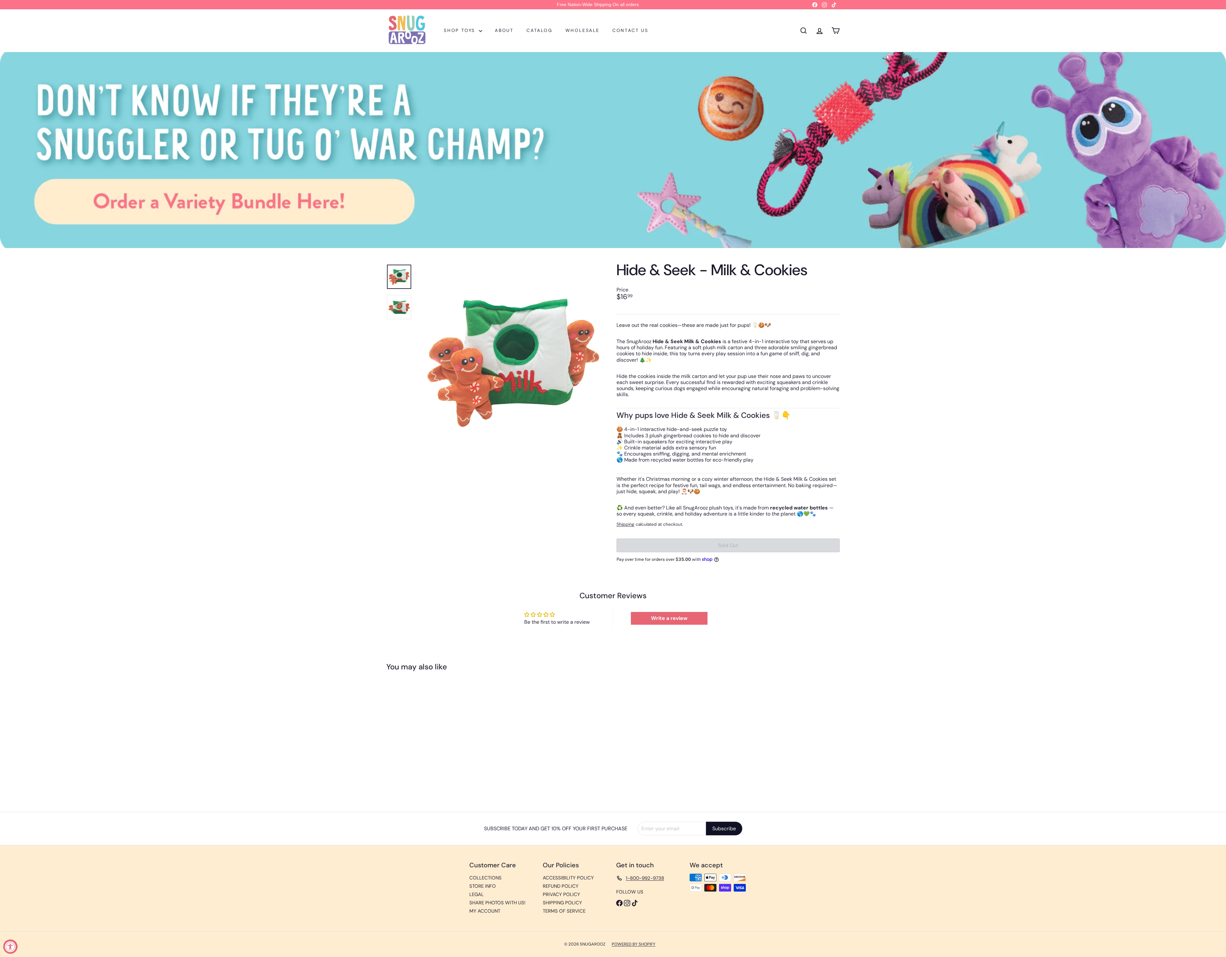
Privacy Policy (561, 894)
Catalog (539, 30)
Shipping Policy (562, 903)
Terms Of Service (564, 911)
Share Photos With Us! (497, 903)
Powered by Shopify (633, 944)
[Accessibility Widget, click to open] (10, 946)
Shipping (625, 524)
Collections (485, 878)
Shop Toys (460, 30)
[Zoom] (513, 360)
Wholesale (582, 30)
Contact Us (630, 30)
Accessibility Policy (568, 878)
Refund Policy (561, 886)
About (504, 30)
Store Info (482, 886)
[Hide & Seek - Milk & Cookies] (421, 736)
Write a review (669, 618)
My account (484, 911)
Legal (476, 894)
